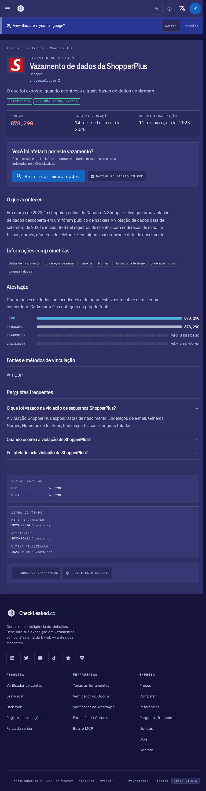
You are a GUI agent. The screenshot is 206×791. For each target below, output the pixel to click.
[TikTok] (54, 658)
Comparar (146, 696)
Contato (144, 750)
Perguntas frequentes (156, 717)
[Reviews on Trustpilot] (68, 658)
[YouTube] (40, 658)
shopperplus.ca (43, 80)
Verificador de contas (24, 685)
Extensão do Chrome (90, 717)
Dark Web (14, 707)
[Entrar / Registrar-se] (195, 9)
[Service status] (82, 658)
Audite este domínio (90, 573)
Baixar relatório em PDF (119, 176)
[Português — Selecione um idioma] (182, 9)
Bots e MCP (82, 728)
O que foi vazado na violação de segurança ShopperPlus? (61, 408)
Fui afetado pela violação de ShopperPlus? (47, 452)
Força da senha (19, 728)
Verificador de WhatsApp (93, 707)
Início (13, 48)
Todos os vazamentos (38, 573)
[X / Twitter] (26, 658)
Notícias (144, 728)
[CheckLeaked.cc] (21, 9)
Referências (147, 707)
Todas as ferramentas (90, 685)
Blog (141, 739)
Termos (159, 781)
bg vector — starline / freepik (85, 781)
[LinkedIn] (12, 658)
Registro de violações (24, 717)
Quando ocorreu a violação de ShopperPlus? (49, 439)
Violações (34, 48)
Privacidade (134, 781)
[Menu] (7, 8)
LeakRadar (15, 696)
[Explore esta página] (169, 9)
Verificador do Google (90, 696)
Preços (143, 685)
